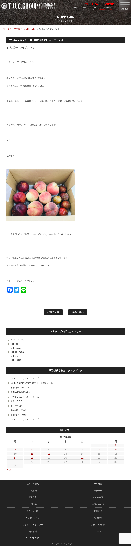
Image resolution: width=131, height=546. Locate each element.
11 (32, 453)
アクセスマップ (33, 518)
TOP (3, 29)
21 (82, 457)
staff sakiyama (17, 352)
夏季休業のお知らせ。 (21, 392)
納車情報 (33, 531)
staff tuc (14, 356)
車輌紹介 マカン (19, 410)
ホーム (98, 531)
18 (32, 457)
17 (15, 457)
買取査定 (33, 497)
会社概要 (98, 518)
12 (48, 453)
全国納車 (98, 490)
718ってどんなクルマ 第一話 (25, 419)
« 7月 (8, 470)
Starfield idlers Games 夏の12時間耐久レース (32, 383)
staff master (16, 348)
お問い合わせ (98, 504)
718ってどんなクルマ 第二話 (25, 396)
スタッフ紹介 (33, 511)
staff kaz (14, 344)
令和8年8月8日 (17, 406)
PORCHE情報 (17, 339)
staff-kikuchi (29, 29)
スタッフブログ (15, 29)
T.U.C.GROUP (32, 538)
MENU (125, 6)
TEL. (99, 4)
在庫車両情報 (33, 484)
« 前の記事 (53, 312)
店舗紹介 (98, 511)
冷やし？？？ (17, 401)
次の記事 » (78, 312)
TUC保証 (98, 484)
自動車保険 (98, 497)
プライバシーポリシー (33, 524)
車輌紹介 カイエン (20, 387)
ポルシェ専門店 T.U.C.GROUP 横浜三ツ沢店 (30, 6)
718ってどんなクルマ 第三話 (25, 378)
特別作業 (33, 504)
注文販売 (33, 490)
